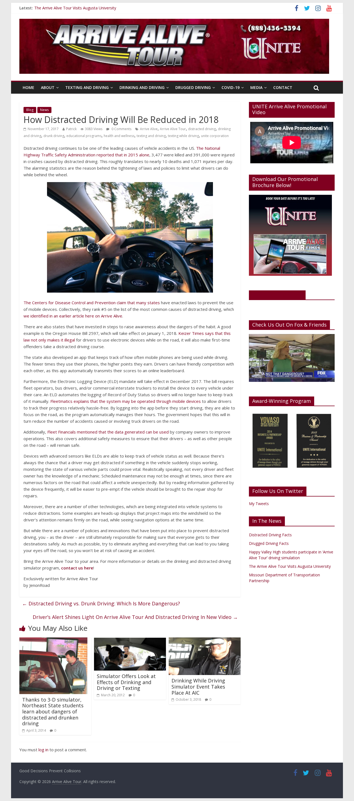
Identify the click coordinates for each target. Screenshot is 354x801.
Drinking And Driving (142, 87)
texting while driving (183, 135)
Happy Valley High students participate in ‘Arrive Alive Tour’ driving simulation (102, 7)
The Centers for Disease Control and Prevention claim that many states (92, 302)
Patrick (71, 129)
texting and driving (151, 135)
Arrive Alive (149, 129)
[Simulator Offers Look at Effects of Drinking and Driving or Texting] (130, 641)
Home (28, 87)
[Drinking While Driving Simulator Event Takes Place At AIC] (205, 641)
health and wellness (119, 135)
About (47, 87)
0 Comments (121, 129)
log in (43, 749)
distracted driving (202, 129)
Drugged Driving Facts (269, 543)
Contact (282, 87)
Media (256, 87)
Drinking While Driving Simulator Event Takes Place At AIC (198, 686)
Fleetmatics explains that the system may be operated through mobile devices (125, 401)
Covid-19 (231, 87)
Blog (29, 109)
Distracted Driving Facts (270, 534)
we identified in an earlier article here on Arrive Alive (73, 316)
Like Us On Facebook (277, 294)
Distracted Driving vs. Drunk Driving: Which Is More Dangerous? (101, 603)
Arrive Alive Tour (173, 129)
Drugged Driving (193, 87)
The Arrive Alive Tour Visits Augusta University (290, 566)
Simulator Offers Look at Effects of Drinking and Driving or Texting (126, 682)
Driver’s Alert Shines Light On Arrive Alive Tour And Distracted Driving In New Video (135, 617)
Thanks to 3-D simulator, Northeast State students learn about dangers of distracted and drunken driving (53, 711)
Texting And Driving (87, 87)
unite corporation (215, 135)
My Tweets (259, 503)
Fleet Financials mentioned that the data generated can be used (108, 432)
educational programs (83, 135)
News (44, 109)
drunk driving (53, 135)
